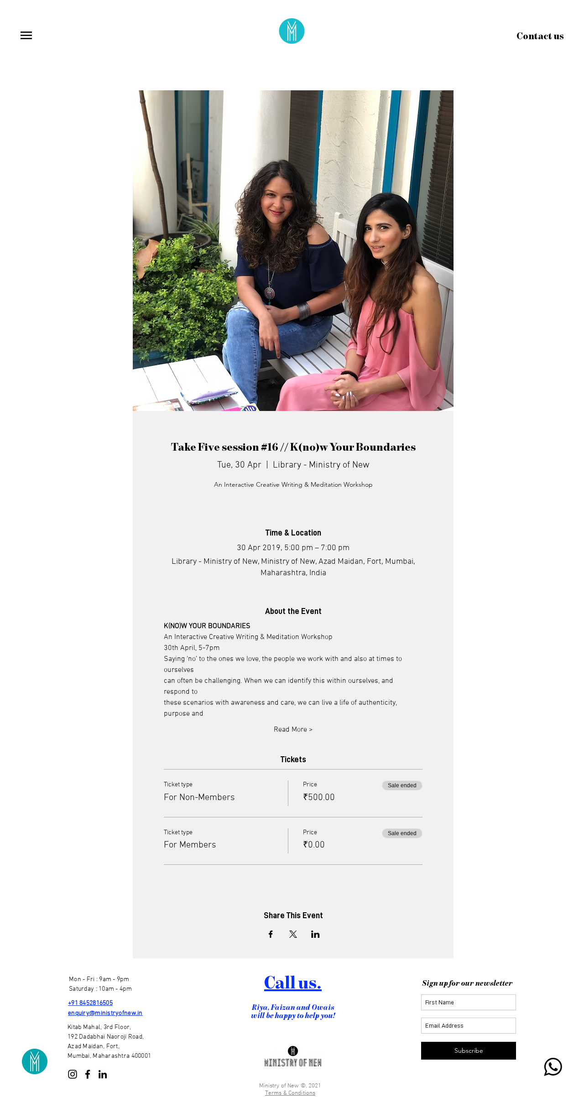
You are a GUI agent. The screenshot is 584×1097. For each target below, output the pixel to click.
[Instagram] (72, 1074)
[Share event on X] (293, 934)
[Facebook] (88, 1074)
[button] (26, 35)
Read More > (293, 729)
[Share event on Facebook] (270, 934)
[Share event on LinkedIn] (315, 934)
